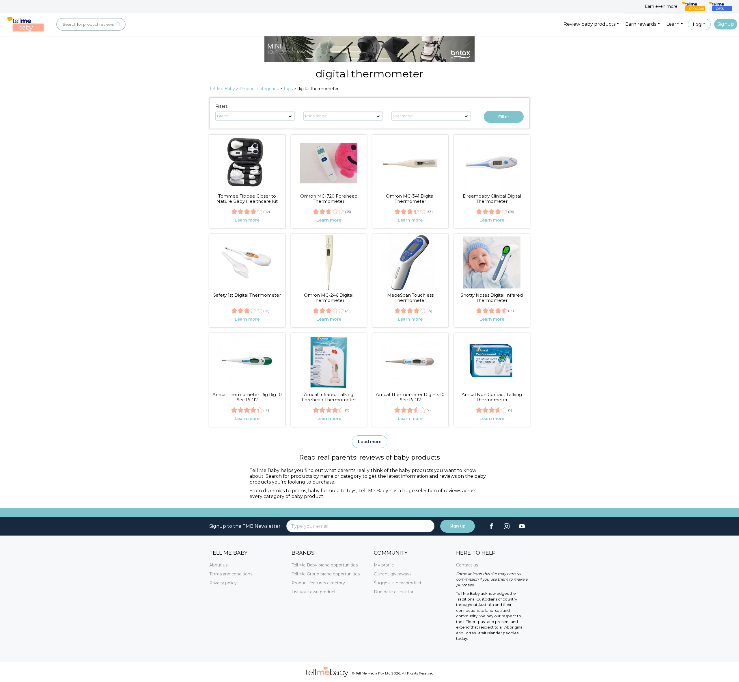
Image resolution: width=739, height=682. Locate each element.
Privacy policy (223, 583)
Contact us (467, 565)
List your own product (314, 591)
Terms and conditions (230, 574)
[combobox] (255, 116)
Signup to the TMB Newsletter (245, 526)
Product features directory (318, 583)
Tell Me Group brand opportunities (326, 574)
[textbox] (255, 115)
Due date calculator (393, 591)
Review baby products (589, 24)
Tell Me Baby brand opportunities (325, 565)
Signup (725, 24)
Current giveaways (392, 574)
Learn (673, 24)
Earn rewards (640, 24)
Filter (503, 116)
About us (218, 565)
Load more (369, 441)
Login (699, 24)
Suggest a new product (397, 583)
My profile (384, 565)
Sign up (457, 526)
